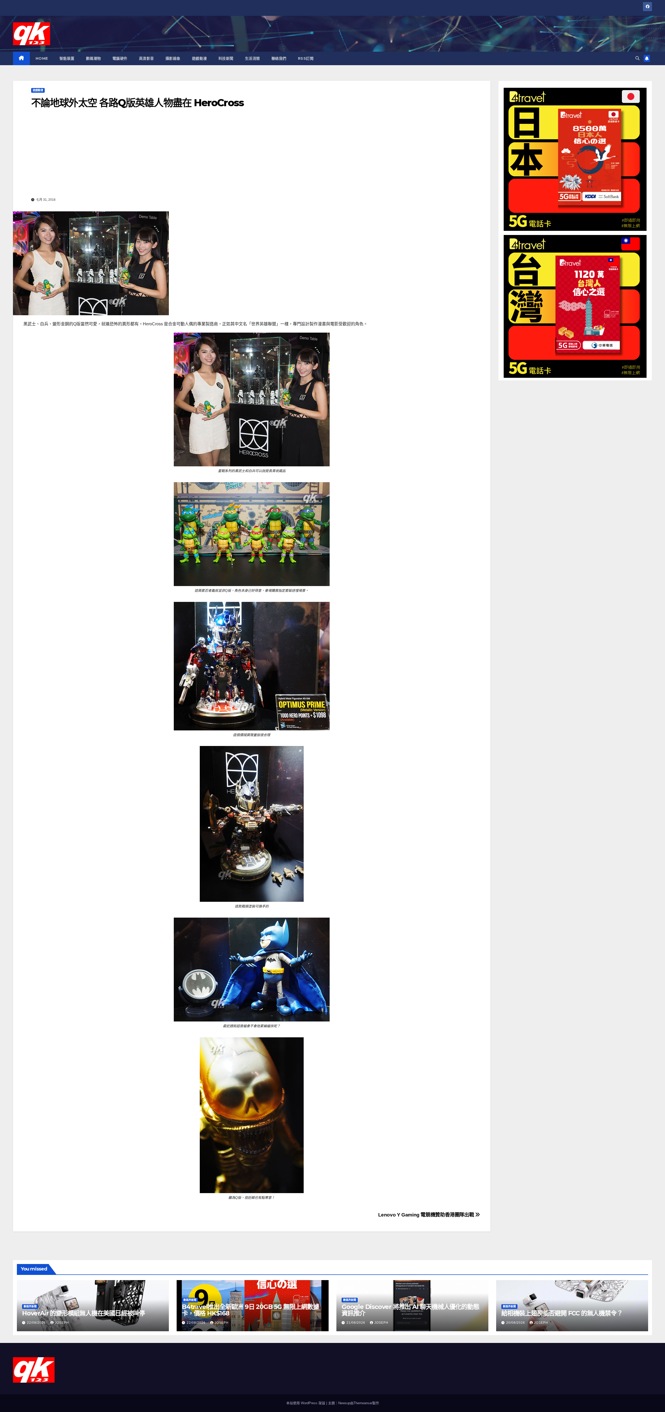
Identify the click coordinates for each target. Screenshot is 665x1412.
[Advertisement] (252, 156)
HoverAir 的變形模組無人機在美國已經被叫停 (83, 1313)
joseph (62, 1322)
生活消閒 (252, 58)
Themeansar (363, 1403)
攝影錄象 (173, 58)
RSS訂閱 (306, 58)
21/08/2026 (356, 1322)
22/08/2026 (37, 1322)
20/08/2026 (516, 1322)
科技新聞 (226, 58)
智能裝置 (67, 58)
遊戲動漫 (199, 58)
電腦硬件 (120, 58)
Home (42, 58)
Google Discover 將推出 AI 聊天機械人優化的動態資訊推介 (410, 1310)
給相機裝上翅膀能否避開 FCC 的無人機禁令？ (561, 1313)
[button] (637, 58)
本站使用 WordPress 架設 (306, 1403)
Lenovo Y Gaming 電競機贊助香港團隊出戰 (426, 1215)
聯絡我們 (279, 58)
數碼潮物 (93, 58)
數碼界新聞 (30, 1306)
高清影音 (146, 58)
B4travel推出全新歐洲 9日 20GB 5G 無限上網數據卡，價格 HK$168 (250, 1310)
